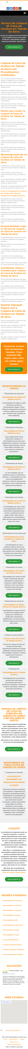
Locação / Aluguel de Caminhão (13, 954)
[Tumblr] (20, 8)
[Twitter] (11, 8)
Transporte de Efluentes (11, 939)
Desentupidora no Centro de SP (13, 925)
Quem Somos (13, 1039)
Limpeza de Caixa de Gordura (13, 944)
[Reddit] (17, 8)
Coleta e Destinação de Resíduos (14, 949)
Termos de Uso (14, 1042)
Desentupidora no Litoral (11, 935)
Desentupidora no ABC (11, 920)
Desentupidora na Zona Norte (13, 910)
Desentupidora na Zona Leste (13, 905)
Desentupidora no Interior (11, 930)
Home (5, 1039)
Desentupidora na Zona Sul (12, 915)
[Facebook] (8, 8)
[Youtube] (14, 8)
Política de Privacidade (14, 1044)
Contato (22, 1039)
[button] (24, 13)
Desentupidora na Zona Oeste (13, 900)
